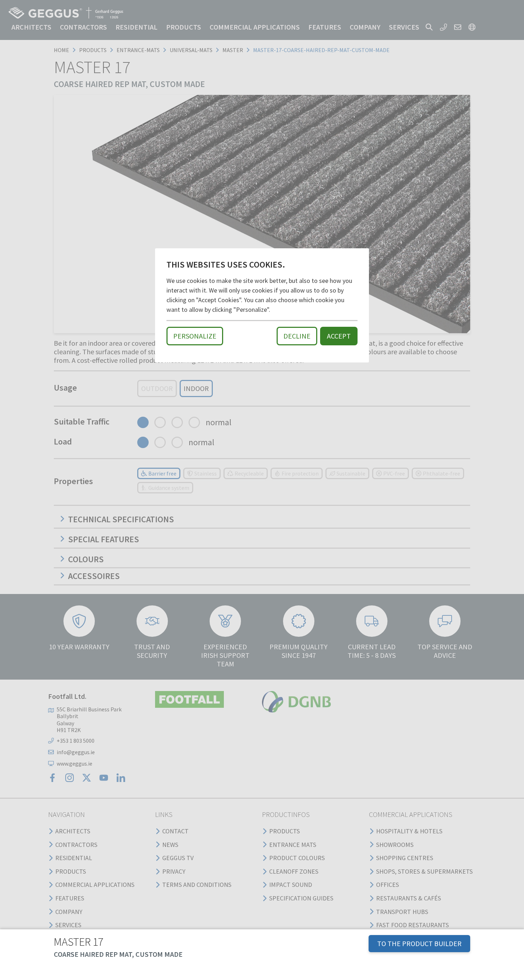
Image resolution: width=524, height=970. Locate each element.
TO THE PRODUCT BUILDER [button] (419, 943)
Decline (296, 335)
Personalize (194, 335)
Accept (339, 335)
